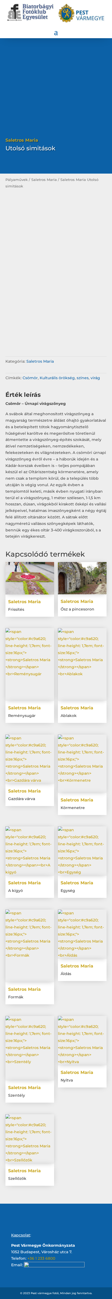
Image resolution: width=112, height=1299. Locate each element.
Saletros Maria (44, 180)
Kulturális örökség (57, 377)
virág (95, 377)
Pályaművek (16, 180)
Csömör (30, 377)
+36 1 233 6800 (41, 1258)
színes (83, 377)
